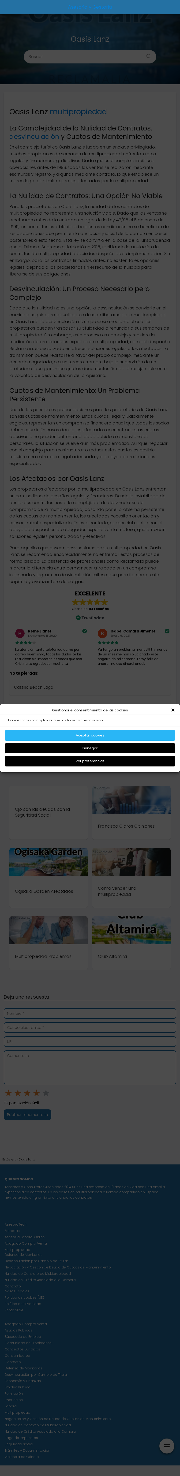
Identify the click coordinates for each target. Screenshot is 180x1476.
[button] (173, 710)
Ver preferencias (90, 760)
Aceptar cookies (90, 735)
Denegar (90, 748)
